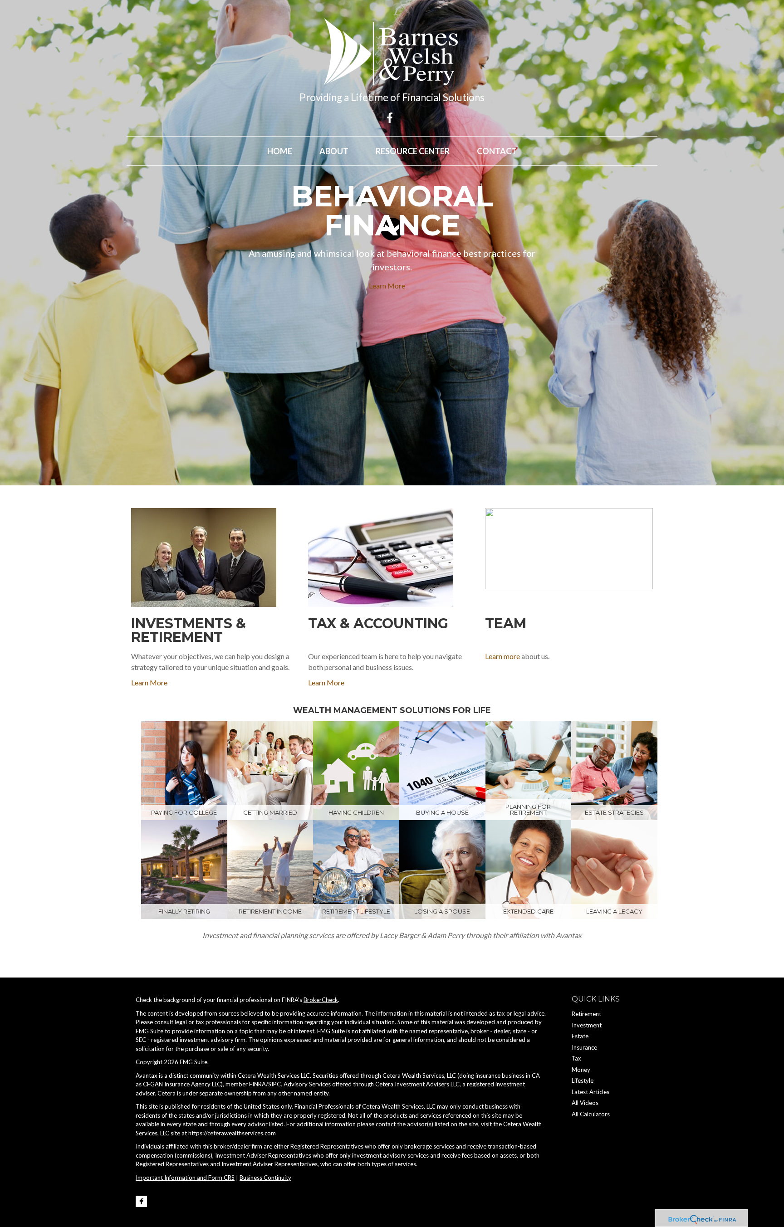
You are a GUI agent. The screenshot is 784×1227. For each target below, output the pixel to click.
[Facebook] (141, 1201)
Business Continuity (265, 1177)
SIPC (274, 1084)
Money (581, 1069)
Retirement (586, 1013)
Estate (580, 1036)
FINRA (257, 1084)
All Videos (585, 1102)
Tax (576, 1058)
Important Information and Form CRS (185, 1177)
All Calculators (591, 1114)
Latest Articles (590, 1091)
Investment (587, 1025)
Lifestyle (582, 1080)
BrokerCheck (321, 999)
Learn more (502, 656)
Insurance (584, 1047)
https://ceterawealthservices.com (232, 1133)
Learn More (387, 285)
